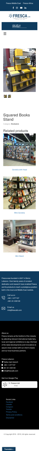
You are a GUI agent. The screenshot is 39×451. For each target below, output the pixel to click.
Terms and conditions (14, 415)
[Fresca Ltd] (5, 384)
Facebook (9, 402)
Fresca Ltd (15, 383)
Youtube (9, 409)
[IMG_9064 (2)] (5, 96)
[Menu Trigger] (5, 33)
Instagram (9, 407)
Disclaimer (10, 417)
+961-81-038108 (9, 368)
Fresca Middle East (13, 3)
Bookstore (15, 124)
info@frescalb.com (11, 370)
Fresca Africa (28, 3)
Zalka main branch (11, 362)
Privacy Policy (11, 412)
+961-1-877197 (9, 365)
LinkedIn (9, 404)
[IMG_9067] (9, 96)
